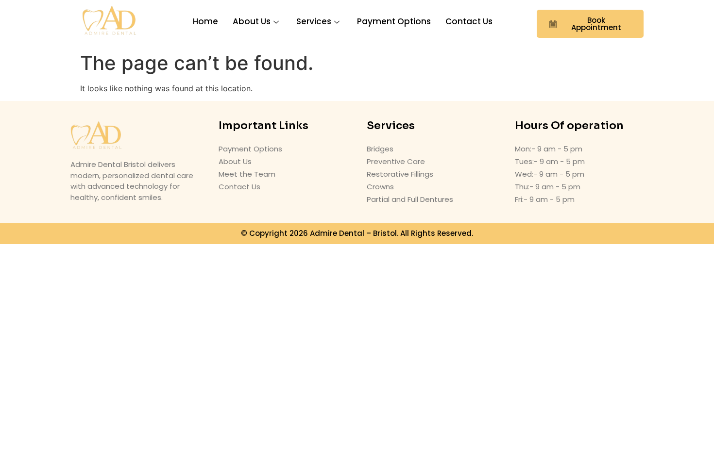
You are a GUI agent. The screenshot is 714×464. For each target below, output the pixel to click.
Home (205, 21)
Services (313, 21)
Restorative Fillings (400, 174)
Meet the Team (247, 174)
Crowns (380, 187)
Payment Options (394, 21)
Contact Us (469, 21)
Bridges (380, 149)
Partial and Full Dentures (410, 199)
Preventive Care (396, 161)
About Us (252, 21)
